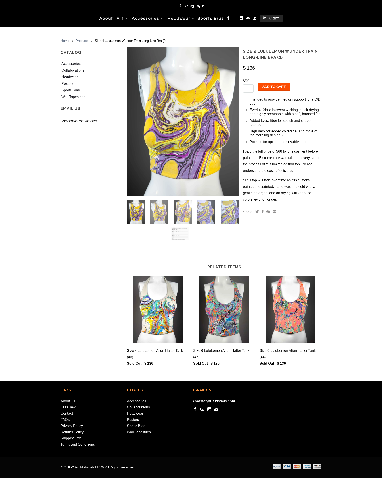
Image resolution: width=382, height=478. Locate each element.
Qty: (246, 80)
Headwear (181, 18)
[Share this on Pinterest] (267, 211)
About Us (68, 401)
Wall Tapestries (73, 97)
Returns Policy (72, 432)
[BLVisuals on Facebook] (229, 19)
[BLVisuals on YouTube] (235, 19)
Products (82, 41)
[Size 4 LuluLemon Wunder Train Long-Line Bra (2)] (183, 121)
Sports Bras (211, 19)
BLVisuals (191, 6)
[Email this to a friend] (274, 211)
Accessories (147, 18)
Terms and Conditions (78, 444)
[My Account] (255, 19)
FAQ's (65, 420)
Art (122, 18)
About (106, 19)
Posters (67, 83)
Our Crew (68, 407)
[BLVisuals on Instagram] (242, 19)
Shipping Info (71, 438)
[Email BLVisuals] (248, 19)
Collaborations (72, 70)
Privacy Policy (72, 426)
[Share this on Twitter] (256, 211)
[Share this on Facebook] (262, 211)
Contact (67, 413)
